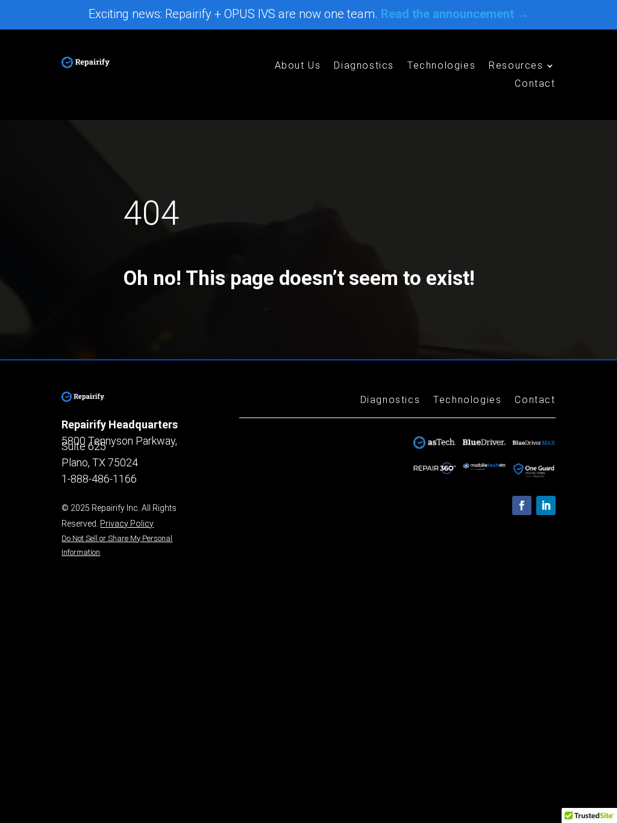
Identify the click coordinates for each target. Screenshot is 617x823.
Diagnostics (364, 66)
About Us (298, 66)
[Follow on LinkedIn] (546, 505)
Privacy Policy (127, 523)
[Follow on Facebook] (521, 505)
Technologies (441, 66)
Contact (535, 84)
